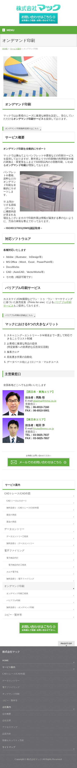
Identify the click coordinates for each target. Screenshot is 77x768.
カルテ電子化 (12, 572)
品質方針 (6, 733)
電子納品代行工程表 (17, 565)
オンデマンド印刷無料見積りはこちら (22, 128)
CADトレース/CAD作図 (17, 493)
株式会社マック (34, 759)
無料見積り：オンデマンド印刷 (20, 607)
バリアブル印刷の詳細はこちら (19, 315)
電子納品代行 (12, 558)
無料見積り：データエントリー (20, 543)
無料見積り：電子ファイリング (20, 579)
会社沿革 (6, 720)
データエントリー (14, 529)
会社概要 (6, 714)
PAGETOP (66, 643)
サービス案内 (12, 484)
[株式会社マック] (38, 6)
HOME (5, 660)
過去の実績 (11, 522)
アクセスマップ (9, 727)
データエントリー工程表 (17, 536)
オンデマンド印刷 (14, 586)
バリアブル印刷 (13, 600)
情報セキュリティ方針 (13, 740)
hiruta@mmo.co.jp (43, 428)
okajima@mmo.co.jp (44, 400)
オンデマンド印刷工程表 (17, 593)
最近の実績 (11, 515)
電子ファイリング (14, 550)
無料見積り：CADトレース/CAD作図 (22, 508)
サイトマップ (8, 747)
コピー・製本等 (13, 614)
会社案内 (6, 707)
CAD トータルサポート (16, 501)
